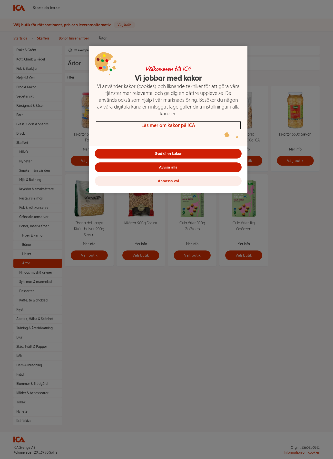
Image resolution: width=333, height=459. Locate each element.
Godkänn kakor (168, 153)
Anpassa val (168, 181)
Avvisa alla (168, 167)
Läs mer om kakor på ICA (168, 125)
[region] (168, 119)
